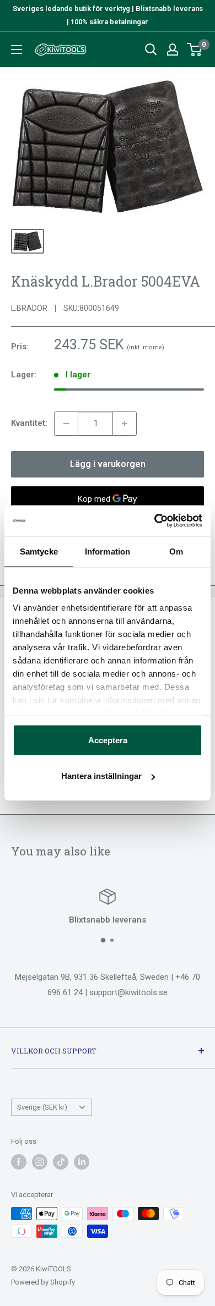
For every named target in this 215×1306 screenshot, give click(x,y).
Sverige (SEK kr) (42, 1107)
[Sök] (151, 49)
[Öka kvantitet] (124, 423)
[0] (195, 49)
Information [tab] (107, 551)
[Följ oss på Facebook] (18, 1162)
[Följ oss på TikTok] (60, 1162)
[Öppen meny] (16, 49)
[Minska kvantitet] (66, 423)
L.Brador (29, 308)
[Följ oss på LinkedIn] (81, 1162)
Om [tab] (176, 551)
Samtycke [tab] (39, 551)
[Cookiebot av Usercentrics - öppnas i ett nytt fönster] (154, 521)
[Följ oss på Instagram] (39, 1162)
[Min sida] (172, 49)
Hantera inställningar (101, 776)
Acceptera (107, 739)
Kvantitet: (29, 423)
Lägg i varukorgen (108, 464)
